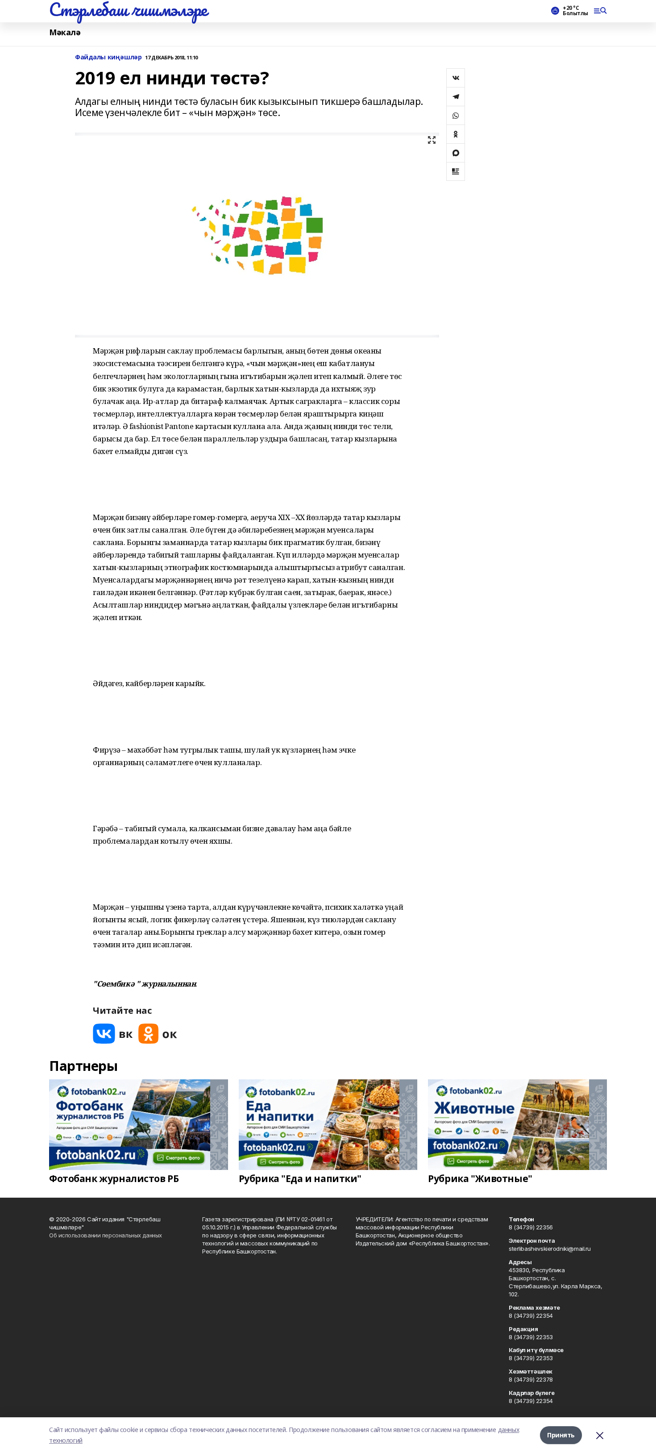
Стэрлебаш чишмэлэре (128, 9)
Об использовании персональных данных (105, 1235)
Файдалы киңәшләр (108, 57)
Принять (561, 1435)
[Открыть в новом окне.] (113, 1034)
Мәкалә (64, 32)
